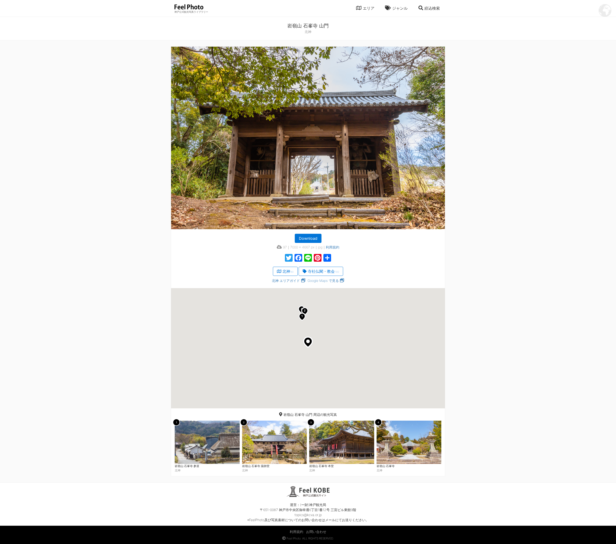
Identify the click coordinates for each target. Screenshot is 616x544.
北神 (288, 271)
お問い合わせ (316, 532)
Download (308, 238)
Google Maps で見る (323, 280)
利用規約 (332, 247)
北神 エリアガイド (286, 280)
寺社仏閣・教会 (323, 271)
